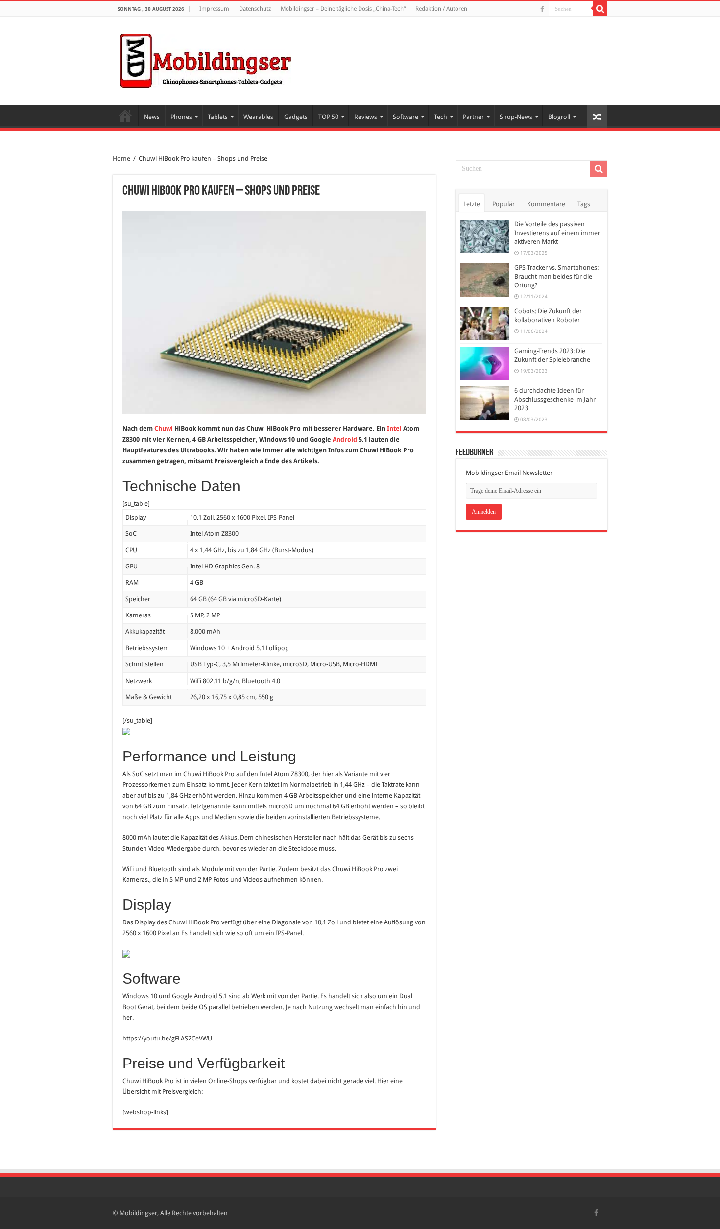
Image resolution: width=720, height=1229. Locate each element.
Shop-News (516, 116)
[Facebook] (542, 9)
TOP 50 (328, 116)
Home (125, 115)
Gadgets (296, 116)
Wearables (258, 116)
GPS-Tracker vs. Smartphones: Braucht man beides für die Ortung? (556, 276)
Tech (440, 116)
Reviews (365, 116)
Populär (503, 204)
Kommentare (546, 204)
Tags (583, 204)
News (152, 116)
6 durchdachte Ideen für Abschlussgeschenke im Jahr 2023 (555, 399)
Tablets (218, 116)
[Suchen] (600, 8)
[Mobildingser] (205, 59)
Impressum (214, 8)
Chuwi (163, 428)
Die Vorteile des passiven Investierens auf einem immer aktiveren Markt (557, 232)
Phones (181, 116)
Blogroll (559, 116)
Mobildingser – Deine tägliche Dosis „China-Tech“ (343, 8)
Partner (473, 116)
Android (345, 439)
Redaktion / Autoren (441, 8)
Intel (394, 428)
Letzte (471, 204)
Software (405, 116)
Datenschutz (255, 8)
